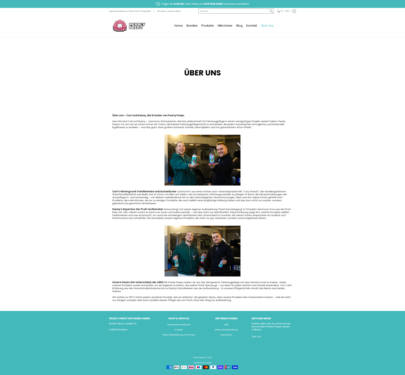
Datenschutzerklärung (226, 329)
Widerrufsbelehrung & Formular (178, 334)
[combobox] (234, 11)
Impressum (226, 334)
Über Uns (256, 336)
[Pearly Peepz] (129, 25)
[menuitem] (283, 11)
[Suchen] (271, 11)
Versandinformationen (178, 324)
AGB (226, 324)
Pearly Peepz (199, 357)
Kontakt (179, 329)
